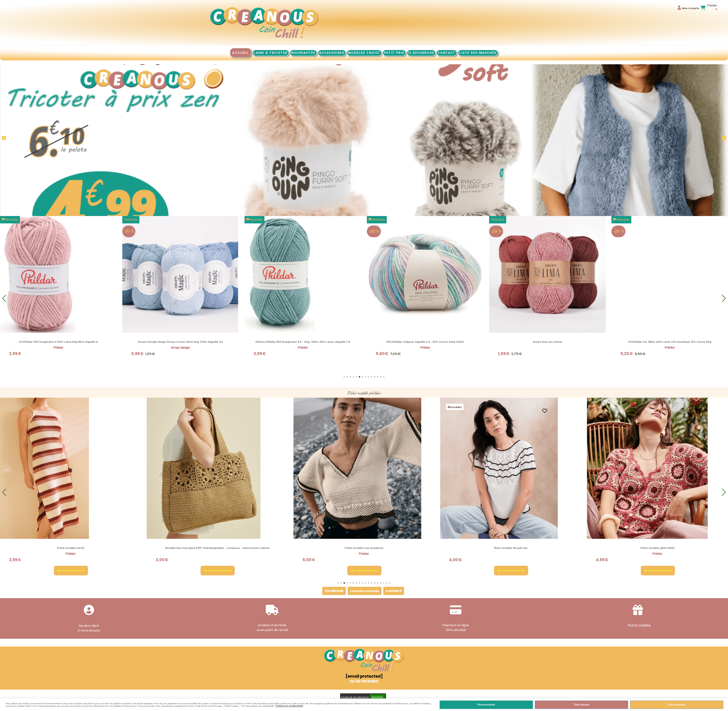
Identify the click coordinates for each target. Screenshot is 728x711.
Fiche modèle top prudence (70, 547)
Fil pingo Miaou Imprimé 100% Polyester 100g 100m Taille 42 (547, 341)
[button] (724, 138)
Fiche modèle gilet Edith (364, 547)
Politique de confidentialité (289, 706)
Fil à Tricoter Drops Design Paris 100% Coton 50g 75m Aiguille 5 (425, 341)
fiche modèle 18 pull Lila (217, 547)
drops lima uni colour (58, 341)
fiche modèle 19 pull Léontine (657, 547)
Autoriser (377, 697)
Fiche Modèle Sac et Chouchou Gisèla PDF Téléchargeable (510, 547)
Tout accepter (677, 704)
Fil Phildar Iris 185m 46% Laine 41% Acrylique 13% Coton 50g (180, 341)
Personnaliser (486, 704)
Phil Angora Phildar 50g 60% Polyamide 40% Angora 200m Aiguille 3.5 (302, 341)
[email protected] (364, 676)
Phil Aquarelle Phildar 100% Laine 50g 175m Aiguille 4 (670, 341)
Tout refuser (581, 704)
